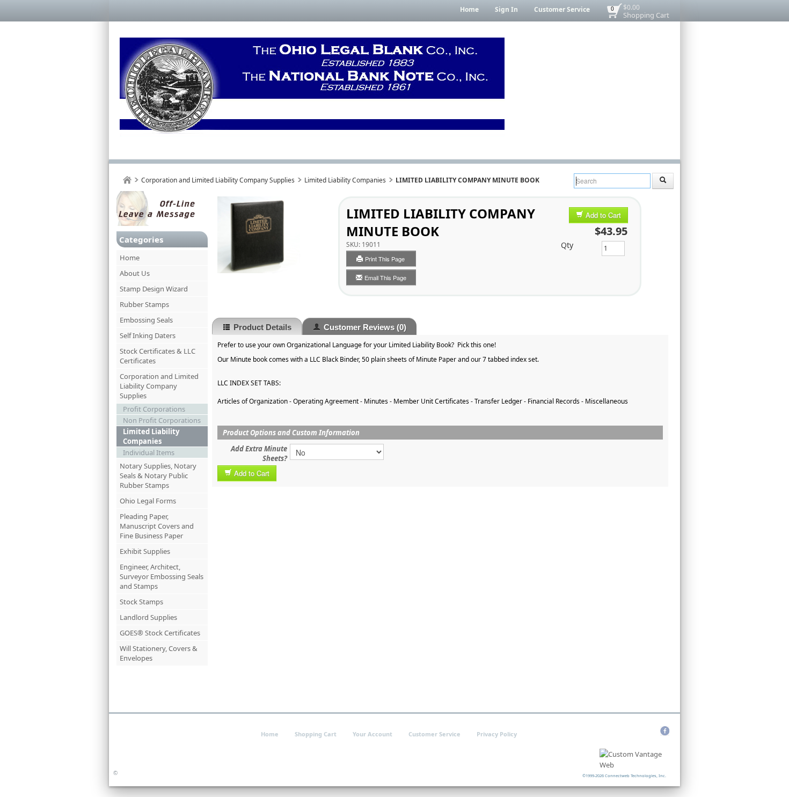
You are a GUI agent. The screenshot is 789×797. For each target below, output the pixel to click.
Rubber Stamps (144, 304)
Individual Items (148, 452)
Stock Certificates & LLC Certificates (157, 355)
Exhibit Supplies (145, 551)
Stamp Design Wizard (154, 289)
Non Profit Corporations (162, 420)
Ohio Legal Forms (148, 501)
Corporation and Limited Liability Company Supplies (218, 180)
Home (469, 9)
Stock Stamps (141, 601)
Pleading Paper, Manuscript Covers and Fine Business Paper (157, 525)
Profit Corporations (154, 409)
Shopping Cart (646, 15)
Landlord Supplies (148, 617)
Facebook (664, 731)
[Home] (127, 180)
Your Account (372, 734)
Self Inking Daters (148, 335)
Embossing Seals (146, 320)
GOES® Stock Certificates (160, 633)
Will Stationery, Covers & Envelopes (159, 653)
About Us (135, 273)
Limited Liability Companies (345, 180)
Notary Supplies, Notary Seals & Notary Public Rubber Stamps (158, 475)
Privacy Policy (497, 734)
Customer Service (562, 9)
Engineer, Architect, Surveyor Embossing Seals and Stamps (161, 576)
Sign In (506, 9)
